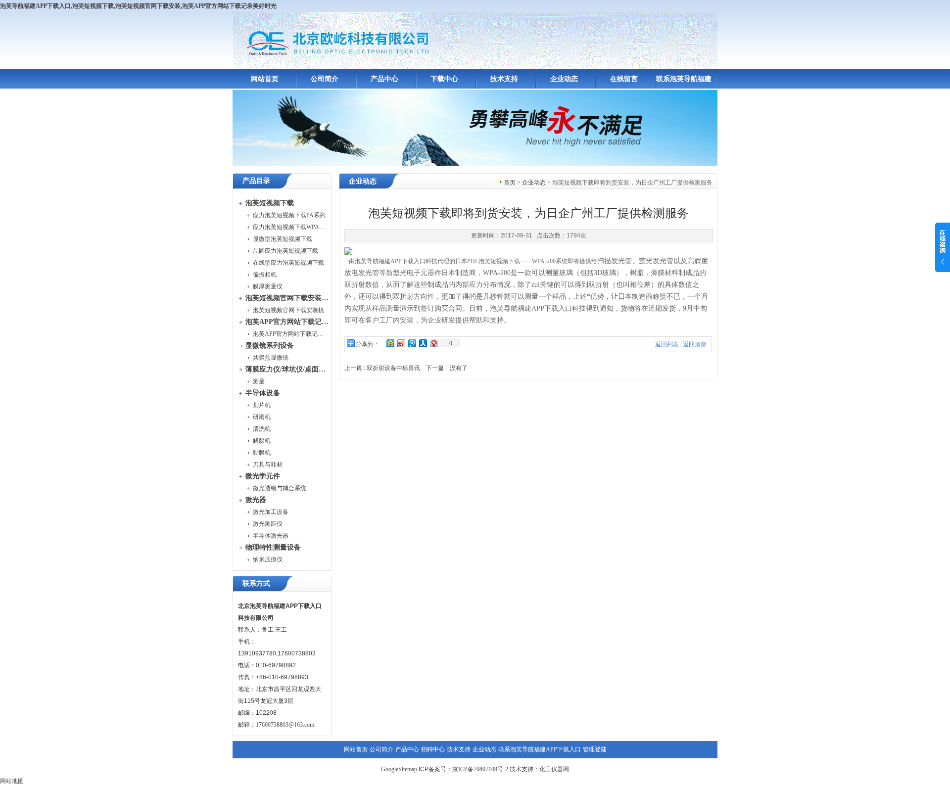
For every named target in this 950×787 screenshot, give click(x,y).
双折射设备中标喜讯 (393, 368)
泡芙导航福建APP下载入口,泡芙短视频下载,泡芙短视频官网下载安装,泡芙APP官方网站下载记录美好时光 (138, 5)
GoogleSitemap (399, 769)
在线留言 (624, 79)
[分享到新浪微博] (400, 343)
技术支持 (504, 79)
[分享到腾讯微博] (411, 343)
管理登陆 (595, 749)
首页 (510, 182)
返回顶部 (695, 344)
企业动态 (564, 79)
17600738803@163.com (285, 724)
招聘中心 (433, 749)
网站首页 (265, 79)
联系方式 (256, 583)
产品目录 (256, 181)
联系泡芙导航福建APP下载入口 (539, 749)
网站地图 (12, 781)
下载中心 (444, 79)
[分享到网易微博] (433, 343)
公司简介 (324, 79)
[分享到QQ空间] (389, 343)
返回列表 (667, 344)
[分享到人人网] (422, 343)
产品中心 (384, 79)
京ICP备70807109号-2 (480, 769)
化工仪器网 (554, 769)
